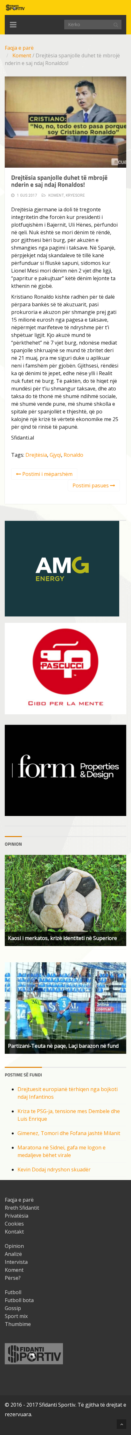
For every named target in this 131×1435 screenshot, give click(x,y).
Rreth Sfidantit (22, 1207)
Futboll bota (19, 1300)
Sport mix (16, 1316)
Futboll (13, 1292)
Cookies (14, 1223)
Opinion (14, 1245)
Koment (21, 55)
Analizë (13, 1253)
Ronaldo (73, 454)
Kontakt (14, 1231)
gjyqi (55, 454)
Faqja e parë (19, 47)
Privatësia (16, 1215)
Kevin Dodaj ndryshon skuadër (54, 1169)
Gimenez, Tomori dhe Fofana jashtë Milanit (68, 1133)
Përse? (13, 1277)
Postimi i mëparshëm (46, 473)
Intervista (16, 1261)
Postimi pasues (91, 485)
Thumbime (18, 1324)
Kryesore (75, 195)
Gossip (13, 1308)
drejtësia (36, 454)
